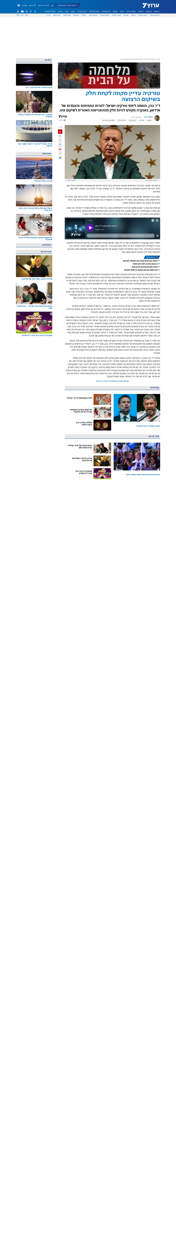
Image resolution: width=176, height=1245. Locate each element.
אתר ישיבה (67, 15)
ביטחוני (140, 11)
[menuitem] (157, 11)
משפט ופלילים (94, 11)
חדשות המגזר (155, 15)
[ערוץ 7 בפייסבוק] (31, 11)
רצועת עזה (132, 120)
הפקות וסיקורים (50, 11)
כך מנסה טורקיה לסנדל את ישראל (145, 264)
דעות (73, 11)
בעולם (115, 11)
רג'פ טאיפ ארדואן (109, 120)
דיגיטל (133, 15)
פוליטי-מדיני (131, 11)
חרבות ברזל (122, 120)
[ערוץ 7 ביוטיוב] (22, 11)
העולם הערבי (104, 15)
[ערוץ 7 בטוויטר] (35, 11)
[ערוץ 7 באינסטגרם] (27, 11)
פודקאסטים (106, 11)
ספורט (84, 15)
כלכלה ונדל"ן (82, 11)
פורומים (76, 15)
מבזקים (148, 11)
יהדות (60, 11)
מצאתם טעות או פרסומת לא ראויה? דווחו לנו (112, 381)
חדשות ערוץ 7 (149, 7)
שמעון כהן (148, 117)
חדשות (156, 11)
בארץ (122, 11)
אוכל (66, 11)
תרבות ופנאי (93, 15)
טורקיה (141, 120)
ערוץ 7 (158, 59)
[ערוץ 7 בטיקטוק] (18, 11)
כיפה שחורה (142, 15)
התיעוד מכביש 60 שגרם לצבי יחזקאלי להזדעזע (140, 260)
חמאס (149, 120)
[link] (137, 412)
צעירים (126, 15)
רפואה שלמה (116, 15)
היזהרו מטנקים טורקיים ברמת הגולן (145, 267)
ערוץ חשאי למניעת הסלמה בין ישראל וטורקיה (141, 270)
